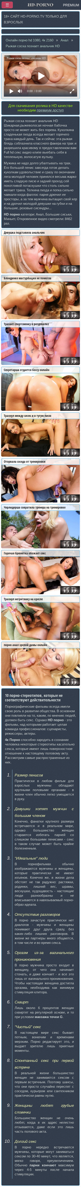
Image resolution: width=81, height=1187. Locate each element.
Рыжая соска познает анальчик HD (33, 46)
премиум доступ (50, 110)
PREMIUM (71, 5)
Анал (64, 40)
